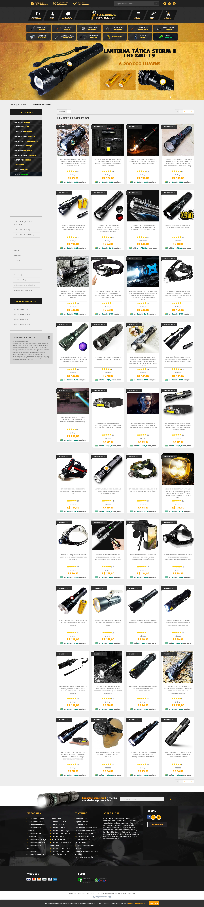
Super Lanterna (58, 839)
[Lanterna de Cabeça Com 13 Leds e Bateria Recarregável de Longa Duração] (108, 747)
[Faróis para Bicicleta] (90, 29)
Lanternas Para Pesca (61, 833)
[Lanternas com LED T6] (26, 202)
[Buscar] (156, 3)
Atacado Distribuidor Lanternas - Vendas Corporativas (84, 839)
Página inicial (20, 104)
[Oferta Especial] (165, 37)
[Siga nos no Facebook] (149, 816)
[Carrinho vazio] (168, 15)
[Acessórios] (115, 37)
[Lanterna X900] (26, 188)
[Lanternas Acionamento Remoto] (90, 37)
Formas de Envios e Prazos (87, 827)
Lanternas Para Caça (60, 830)
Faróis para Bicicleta (37, 824)
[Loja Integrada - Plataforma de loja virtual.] (102, 897)
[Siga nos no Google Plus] (153, 817)
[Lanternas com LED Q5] (26, 207)
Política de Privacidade (85, 830)
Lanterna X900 (58, 836)
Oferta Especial (58, 824)
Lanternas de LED (59, 827)
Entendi (154, 903)
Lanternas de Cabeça (37, 839)
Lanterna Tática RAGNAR (22, 230)
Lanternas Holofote (37, 842)
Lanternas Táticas (36, 818)
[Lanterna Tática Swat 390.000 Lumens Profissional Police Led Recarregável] (143, 615)
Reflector (17, 255)
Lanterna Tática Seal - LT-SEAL (24, 235)
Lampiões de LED (20, 280)
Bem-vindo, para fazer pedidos (37, 15)
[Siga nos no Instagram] (157, 823)
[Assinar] (170, 799)
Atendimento (81, 824)
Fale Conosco (81, 818)
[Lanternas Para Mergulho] (64, 37)
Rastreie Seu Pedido (84, 857)
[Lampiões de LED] (26, 212)
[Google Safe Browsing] (101, 880)
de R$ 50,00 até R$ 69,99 (22, 319)
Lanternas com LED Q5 (61, 851)
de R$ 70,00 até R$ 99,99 (22, 324)
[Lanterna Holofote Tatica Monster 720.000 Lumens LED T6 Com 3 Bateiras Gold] (108, 615)
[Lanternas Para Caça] (26, 183)
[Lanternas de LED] (26, 178)
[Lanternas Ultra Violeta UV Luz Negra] (26, 197)
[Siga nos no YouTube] (158, 817)
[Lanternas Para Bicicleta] (115, 29)
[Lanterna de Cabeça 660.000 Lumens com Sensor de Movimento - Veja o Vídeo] (143, 483)
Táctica (17, 260)
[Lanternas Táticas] (39, 29)
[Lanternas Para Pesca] (26, 117)
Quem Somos (82, 821)
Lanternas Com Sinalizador (23, 290)
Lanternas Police (35, 821)
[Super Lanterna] (26, 193)
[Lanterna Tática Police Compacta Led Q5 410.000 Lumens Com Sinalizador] (108, 352)
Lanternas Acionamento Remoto (24, 285)
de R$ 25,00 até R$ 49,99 (22, 314)
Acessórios (18, 275)
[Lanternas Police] (64, 29)
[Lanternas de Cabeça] (165, 29)
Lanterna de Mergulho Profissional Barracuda (24, 223)
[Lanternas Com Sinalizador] (140, 29)
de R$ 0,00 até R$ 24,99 (21, 309)
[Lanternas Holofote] (39, 37)
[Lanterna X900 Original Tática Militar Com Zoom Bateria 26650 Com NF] (178, 220)
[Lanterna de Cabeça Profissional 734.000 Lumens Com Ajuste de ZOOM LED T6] (73, 483)
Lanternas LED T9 (59, 821)
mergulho (17, 250)
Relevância (62, 111)
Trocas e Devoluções (85, 833)
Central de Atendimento (68, 11)
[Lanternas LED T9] (140, 37)
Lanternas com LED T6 (61, 848)
